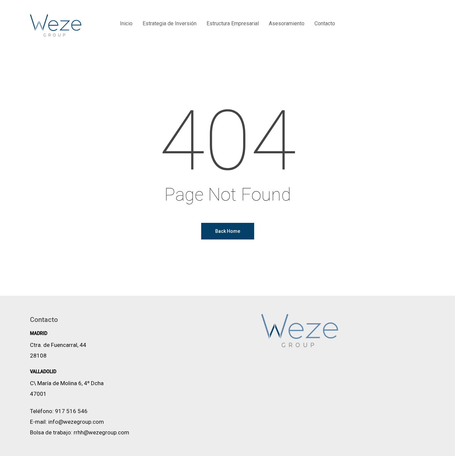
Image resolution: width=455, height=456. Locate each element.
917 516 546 (71, 411)
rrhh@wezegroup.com (101, 432)
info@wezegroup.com (76, 421)
